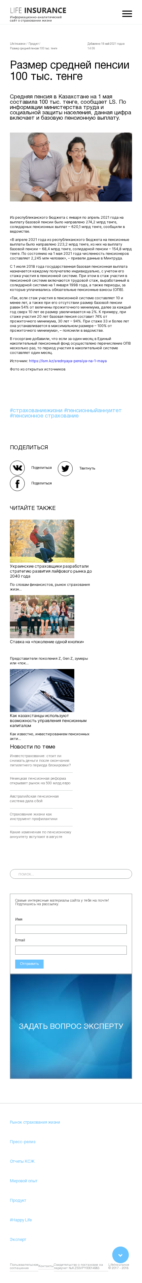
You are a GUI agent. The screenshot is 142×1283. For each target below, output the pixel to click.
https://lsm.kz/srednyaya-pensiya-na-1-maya (68, 361)
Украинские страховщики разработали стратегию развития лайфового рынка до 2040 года (51, 571)
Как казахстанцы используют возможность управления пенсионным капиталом (48, 720)
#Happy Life (21, 1220)
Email (20, 940)
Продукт (18, 1200)
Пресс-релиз (22, 1142)
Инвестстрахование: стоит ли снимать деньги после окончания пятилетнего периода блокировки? (40, 760)
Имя (18, 919)
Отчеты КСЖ (22, 1161)
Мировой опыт (23, 1181)
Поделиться (41, 468)
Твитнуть (87, 468)
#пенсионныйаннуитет (93, 410)
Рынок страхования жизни (35, 1122)
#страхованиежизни (37, 410)
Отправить (29, 964)
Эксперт (18, 1240)
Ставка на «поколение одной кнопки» (47, 641)
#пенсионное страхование (44, 416)
